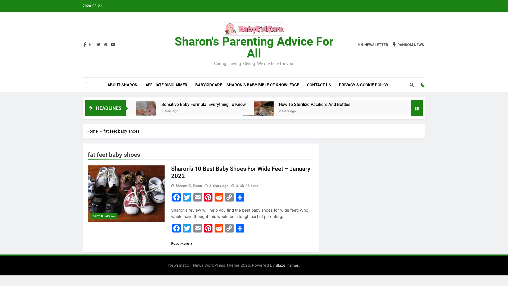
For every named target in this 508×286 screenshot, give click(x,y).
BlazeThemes (287, 265)
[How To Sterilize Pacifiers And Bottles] (264, 111)
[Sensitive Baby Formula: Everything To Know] (146, 111)
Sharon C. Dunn (189, 185)
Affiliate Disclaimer (166, 85)
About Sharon (122, 85)
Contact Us (319, 85)
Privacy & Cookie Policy (363, 85)
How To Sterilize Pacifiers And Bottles (314, 104)
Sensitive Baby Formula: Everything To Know (203, 104)
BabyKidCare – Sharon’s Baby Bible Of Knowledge (247, 85)
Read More (180, 243)
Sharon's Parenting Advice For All (254, 47)
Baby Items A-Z (104, 216)
